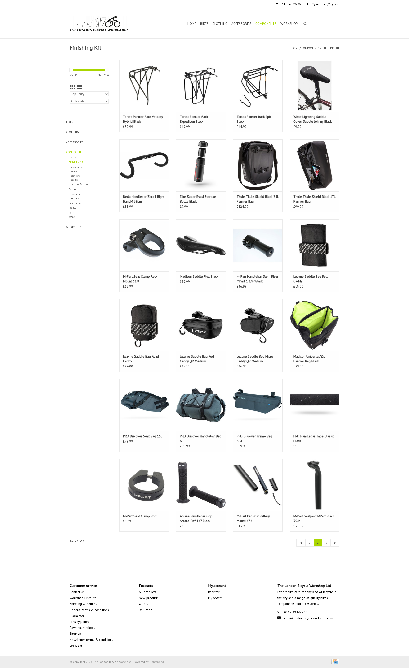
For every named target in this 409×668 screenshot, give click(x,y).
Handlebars (76, 167)
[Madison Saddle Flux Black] (201, 245)
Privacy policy (79, 622)
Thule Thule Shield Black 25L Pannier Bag (258, 198)
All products (147, 592)
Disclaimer (77, 616)
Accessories (241, 24)
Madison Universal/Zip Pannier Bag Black (309, 358)
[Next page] (334, 543)
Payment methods (82, 627)
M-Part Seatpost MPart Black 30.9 (313, 518)
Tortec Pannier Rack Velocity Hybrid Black (143, 119)
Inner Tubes (75, 203)
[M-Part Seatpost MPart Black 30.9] (314, 485)
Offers (143, 604)
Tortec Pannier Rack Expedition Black (194, 119)
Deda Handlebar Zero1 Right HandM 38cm (143, 198)
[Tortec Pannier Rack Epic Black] (258, 86)
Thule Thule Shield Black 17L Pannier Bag (314, 198)
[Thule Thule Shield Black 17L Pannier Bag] (314, 165)
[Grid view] (72, 87)
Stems (74, 171)
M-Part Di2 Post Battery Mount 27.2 (253, 518)
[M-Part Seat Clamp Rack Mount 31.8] (144, 245)
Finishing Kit (330, 48)
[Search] (305, 23)
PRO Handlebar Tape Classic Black (313, 438)
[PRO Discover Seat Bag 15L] (144, 405)
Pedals (72, 207)
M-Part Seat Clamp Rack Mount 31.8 (140, 278)
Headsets (74, 198)
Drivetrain (74, 194)
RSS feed (145, 610)
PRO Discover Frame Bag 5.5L (254, 438)
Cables (72, 189)
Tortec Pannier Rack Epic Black (254, 119)
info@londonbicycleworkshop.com (308, 618)
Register (214, 592)
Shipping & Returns (83, 604)
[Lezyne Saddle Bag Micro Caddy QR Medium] (258, 325)
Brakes (72, 157)
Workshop (289, 24)
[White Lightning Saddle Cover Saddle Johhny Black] (314, 86)
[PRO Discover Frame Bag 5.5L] (258, 405)
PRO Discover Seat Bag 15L (142, 436)
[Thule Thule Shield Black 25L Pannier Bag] (258, 165)
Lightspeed (156, 662)
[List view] (79, 87)
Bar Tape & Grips (79, 183)
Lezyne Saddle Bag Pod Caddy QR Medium (197, 358)
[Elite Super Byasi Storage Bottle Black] (201, 165)
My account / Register (325, 4)
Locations (76, 645)
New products (149, 598)
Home (191, 24)
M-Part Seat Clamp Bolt (139, 516)
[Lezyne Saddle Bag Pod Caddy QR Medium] (201, 325)
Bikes (204, 24)
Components (265, 24)
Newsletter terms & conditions (91, 640)
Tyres (71, 212)
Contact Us (77, 592)
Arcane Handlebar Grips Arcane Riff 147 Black (197, 518)
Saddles (74, 179)
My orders (215, 598)
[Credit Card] (334, 661)
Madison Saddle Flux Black (199, 276)
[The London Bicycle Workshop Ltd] (107, 23)
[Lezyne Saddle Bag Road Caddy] (144, 325)
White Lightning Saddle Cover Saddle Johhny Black (312, 119)
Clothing (220, 24)
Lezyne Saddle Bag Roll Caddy (310, 278)
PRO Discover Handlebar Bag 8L (200, 438)
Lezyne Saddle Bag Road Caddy (141, 358)
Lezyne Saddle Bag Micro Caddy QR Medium (255, 358)
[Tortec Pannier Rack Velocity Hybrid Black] (144, 86)
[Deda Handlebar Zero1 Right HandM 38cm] (144, 165)
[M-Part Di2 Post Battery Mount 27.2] (258, 485)
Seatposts (75, 175)
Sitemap (75, 633)
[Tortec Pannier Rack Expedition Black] (201, 86)
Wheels (72, 217)
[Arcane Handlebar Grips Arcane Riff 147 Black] (201, 485)
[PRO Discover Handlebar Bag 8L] (201, 405)
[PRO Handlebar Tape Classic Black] (314, 405)
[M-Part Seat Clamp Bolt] (144, 485)
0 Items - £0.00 (291, 4)
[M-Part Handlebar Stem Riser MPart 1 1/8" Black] (258, 245)
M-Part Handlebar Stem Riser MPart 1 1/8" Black (257, 278)
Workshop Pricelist (83, 598)
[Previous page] (301, 543)
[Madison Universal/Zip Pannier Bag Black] (314, 325)
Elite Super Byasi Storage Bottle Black (198, 198)
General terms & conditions (89, 610)
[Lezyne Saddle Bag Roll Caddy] (314, 245)
